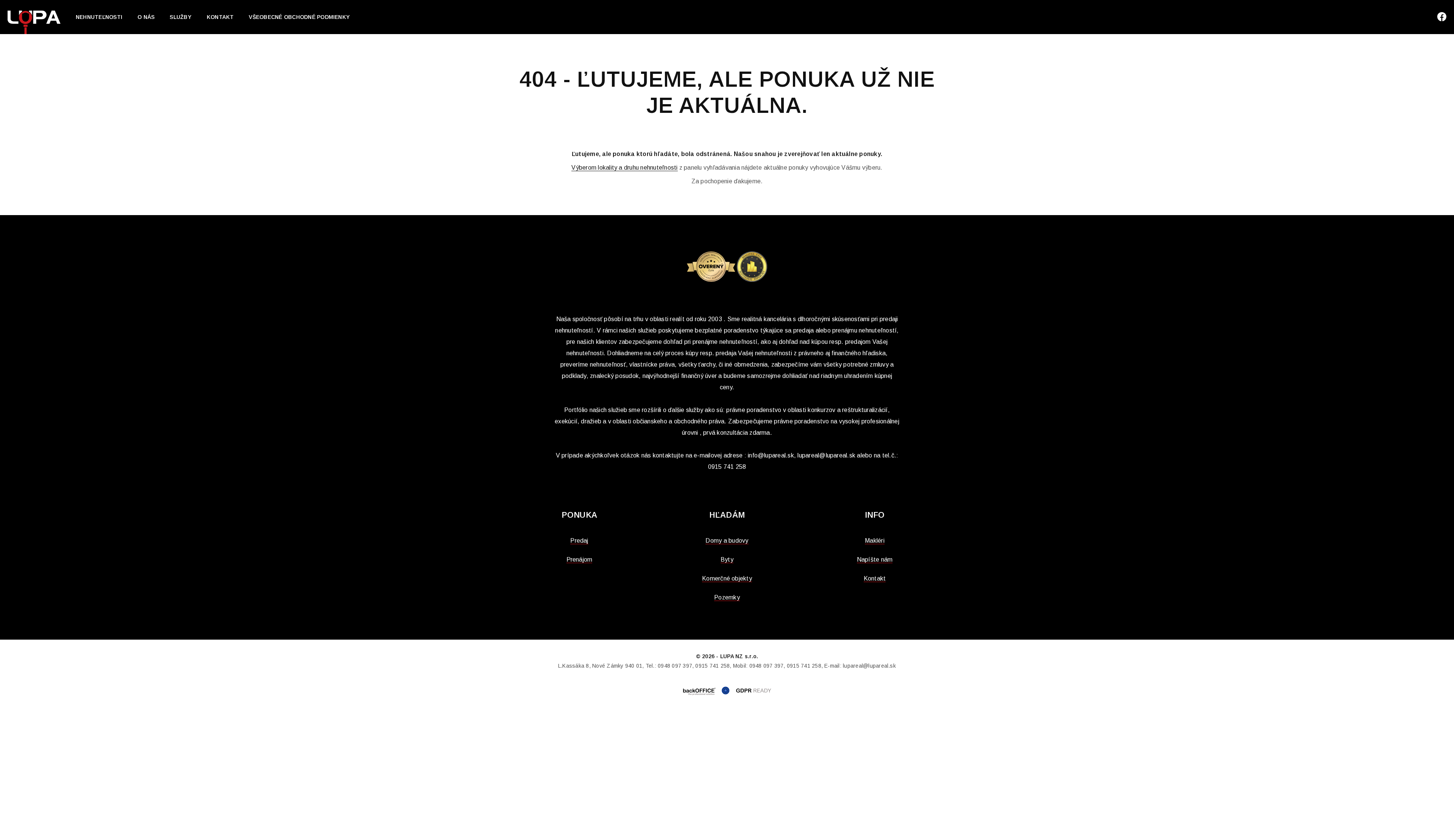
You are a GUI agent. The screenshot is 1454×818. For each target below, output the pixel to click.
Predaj (579, 540)
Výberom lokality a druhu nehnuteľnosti (624, 167)
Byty (727, 559)
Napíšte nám (875, 559)
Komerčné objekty (727, 578)
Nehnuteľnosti (99, 17)
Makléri (875, 540)
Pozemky (727, 597)
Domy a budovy (726, 540)
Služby (180, 17)
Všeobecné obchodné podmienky (299, 17)
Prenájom (579, 559)
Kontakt (220, 17)
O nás (145, 17)
